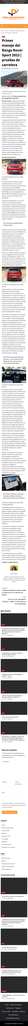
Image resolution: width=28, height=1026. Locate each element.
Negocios (4, 833)
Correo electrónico (18, 784)
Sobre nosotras (6, 0)
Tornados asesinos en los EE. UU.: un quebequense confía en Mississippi (12, 971)
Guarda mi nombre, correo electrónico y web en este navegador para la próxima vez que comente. (14, 805)
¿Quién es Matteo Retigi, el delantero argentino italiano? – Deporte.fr (12, 696)
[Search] (26, 26)
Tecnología (4, 839)
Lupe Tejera (14, 68)
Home (3, 825)
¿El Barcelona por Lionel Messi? (10, 717)
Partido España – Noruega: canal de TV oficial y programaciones (12, 653)
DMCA (12, 0)
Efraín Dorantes (11, 973)
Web (3, 792)
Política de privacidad (10, 2)
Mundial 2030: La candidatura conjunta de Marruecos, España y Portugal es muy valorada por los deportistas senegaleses (13, 738)
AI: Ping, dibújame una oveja (9, 947)
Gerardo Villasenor (12, 949)
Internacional (5, 830)
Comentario (6, 761)
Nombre (4, 782)
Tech (3, 943)
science (3, 892)
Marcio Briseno (11, 998)
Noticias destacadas (7, 828)
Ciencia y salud (5, 836)
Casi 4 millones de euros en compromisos (13, 896)
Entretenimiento (6, 844)
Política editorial (20, 2)
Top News (4, 991)
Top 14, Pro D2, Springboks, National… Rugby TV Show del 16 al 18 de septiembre (14, 600)
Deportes (4, 841)
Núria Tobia (10, 898)
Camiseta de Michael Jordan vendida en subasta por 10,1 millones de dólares (14, 591)
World (3, 966)
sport (3, 36)
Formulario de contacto (20, 0)
